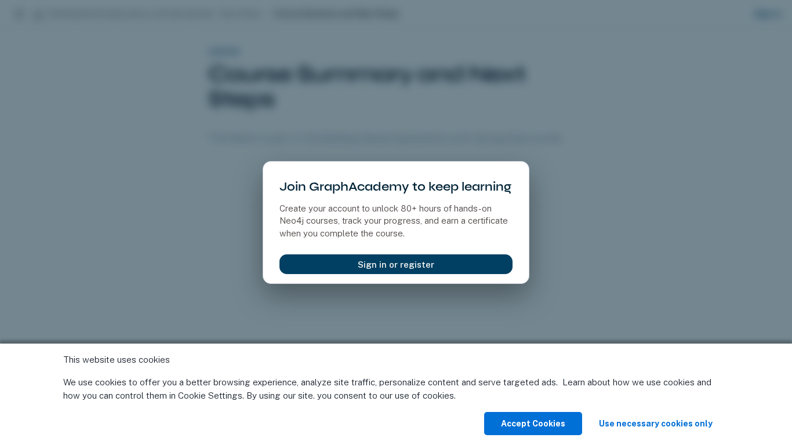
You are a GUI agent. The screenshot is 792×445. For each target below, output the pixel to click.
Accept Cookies (533, 423)
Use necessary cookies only (656, 423)
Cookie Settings (210, 395)
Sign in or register (396, 264)
